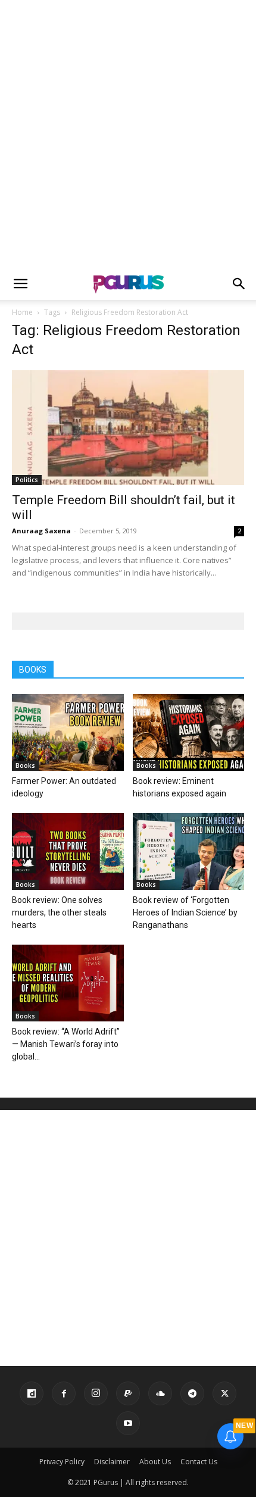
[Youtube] (128, 1423)
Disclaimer (112, 1462)
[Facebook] (64, 1393)
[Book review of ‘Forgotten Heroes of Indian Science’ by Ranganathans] (189, 851)
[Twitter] (224, 1393)
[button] (20, 284)
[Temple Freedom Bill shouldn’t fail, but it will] (128, 427)
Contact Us (198, 1462)
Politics (26, 480)
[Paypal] (128, 1393)
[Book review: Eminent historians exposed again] (189, 732)
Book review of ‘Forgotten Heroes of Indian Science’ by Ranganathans (185, 912)
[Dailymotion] (31, 1393)
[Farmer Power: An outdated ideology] (68, 732)
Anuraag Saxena (41, 530)
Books (25, 765)
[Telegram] (192, 1393)
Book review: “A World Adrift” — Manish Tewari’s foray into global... (66, 1044)
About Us (155, 1462)
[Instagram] (96, 1393)
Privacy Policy (62, 1462)
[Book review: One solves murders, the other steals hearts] (68, 851)
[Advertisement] (128, 134)
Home (22, 312)
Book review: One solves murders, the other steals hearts (59, 912)
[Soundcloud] (160, 1393)
